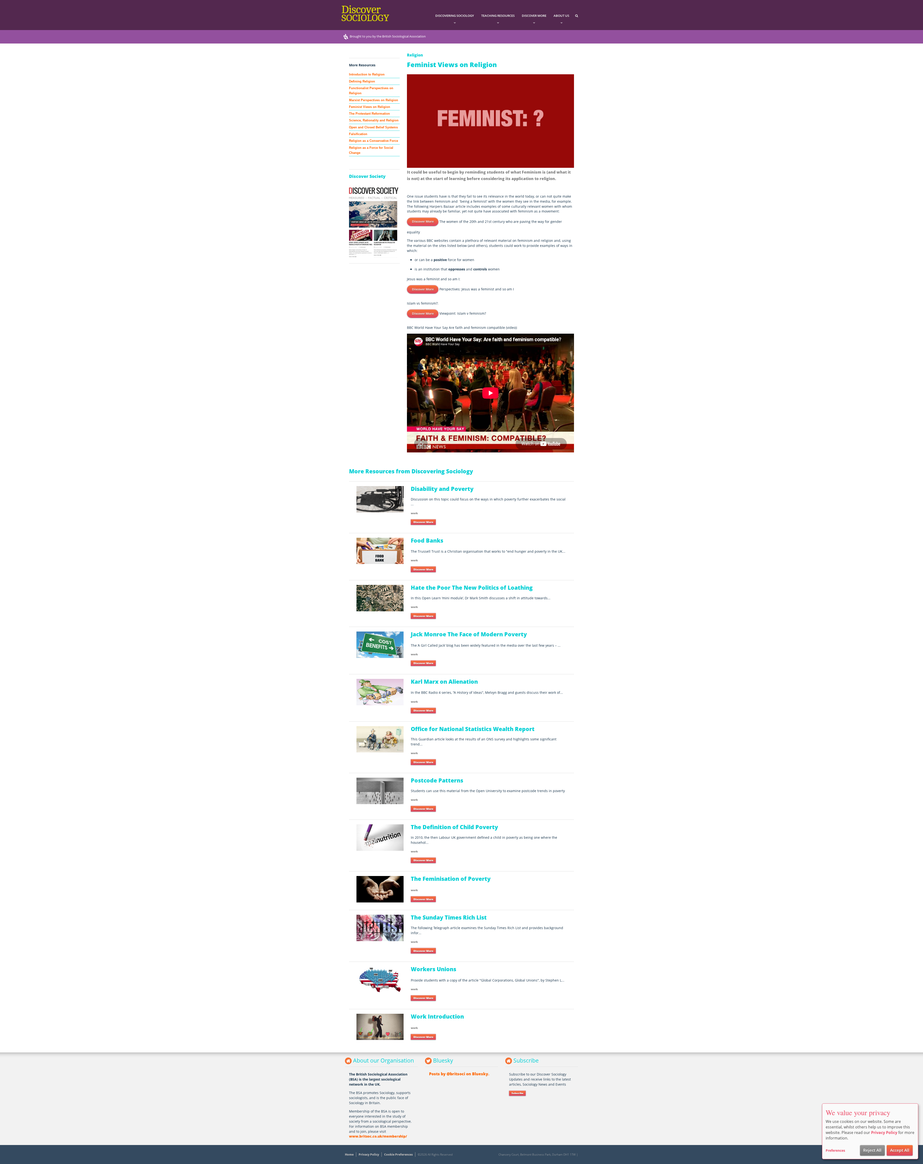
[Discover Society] (374, 222)
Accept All (899, 1150)
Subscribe (517, 1093)
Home (349, 1154)
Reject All (872, 1150)
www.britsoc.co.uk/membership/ (378, 1136)
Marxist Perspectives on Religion (373, 100)
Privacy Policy (369, 1154)
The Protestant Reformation (369, 113)
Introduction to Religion (367, 74)
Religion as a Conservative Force (373, 141)
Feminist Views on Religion (369, 107)
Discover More (534, 15)
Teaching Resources (498, 15)
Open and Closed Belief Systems (373, 127)
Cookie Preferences (398, 1154)
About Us (561, 15)
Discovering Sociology (454, 15)
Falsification (358, 134)
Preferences (835, 1150)
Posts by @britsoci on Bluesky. (459, 1073)
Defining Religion (362, 81)
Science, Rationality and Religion (374, 120)
